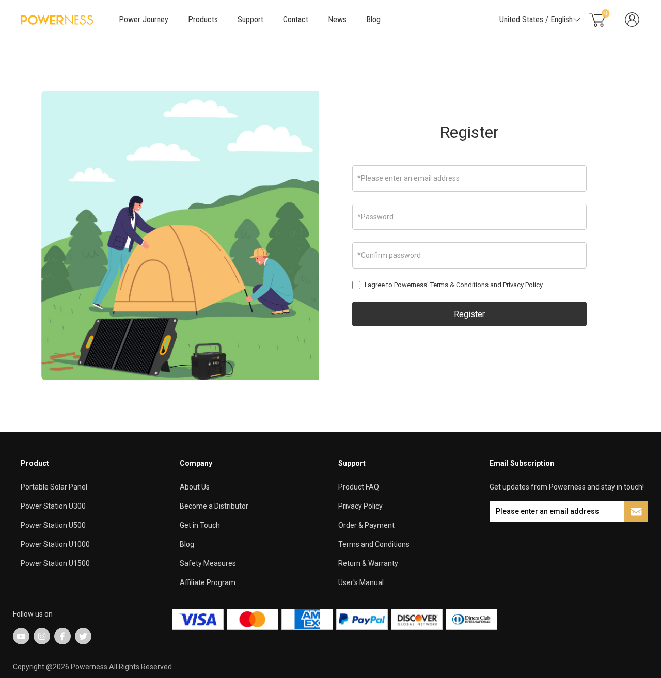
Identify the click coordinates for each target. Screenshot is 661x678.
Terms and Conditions (374, 544)
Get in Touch (200, 525)
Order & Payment (366, 525)
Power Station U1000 (55, 544)
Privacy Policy (523, 285)
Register (469, 132)
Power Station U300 (53, 506)
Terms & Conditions (459, 285)
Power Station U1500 (55, 563)
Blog (373, 19)
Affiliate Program (207, 582)
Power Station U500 (53, 525)
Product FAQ (358, 487)
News (337, 19)
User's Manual (361, 582)
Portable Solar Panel (54, 487)
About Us (195, 487)
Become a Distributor (214, 506)
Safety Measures (208, 563)
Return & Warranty (368, 563)
